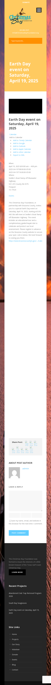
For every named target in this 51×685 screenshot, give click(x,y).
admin (25, 468)
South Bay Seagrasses (18, 603)
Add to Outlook (19, 146)
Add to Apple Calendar (22, 149)
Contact (15, 670)
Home (14, 634)
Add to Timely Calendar (22, 140)
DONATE (26, 2)
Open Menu (39, 10)
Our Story (16, 644)
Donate (15, 654)
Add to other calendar (22, 152)
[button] (15, 137)
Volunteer (16, 649)
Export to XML (19, 155)
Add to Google (19, 143)
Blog (14, 664)
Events (11, 196)
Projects (15, 639)
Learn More (17, 572)
